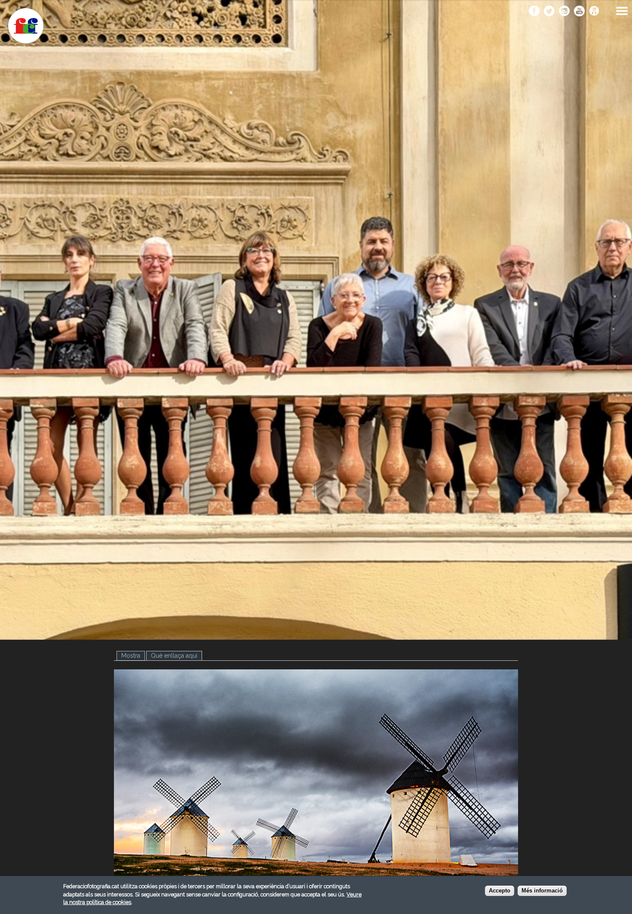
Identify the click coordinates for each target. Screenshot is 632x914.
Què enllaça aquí (174, 655)
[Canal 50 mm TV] (594, 11)
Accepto (499, 891)
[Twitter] (549, 11)
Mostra (133, 655)
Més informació (542, 891)
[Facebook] (534, 11)
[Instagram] (564, 11)
